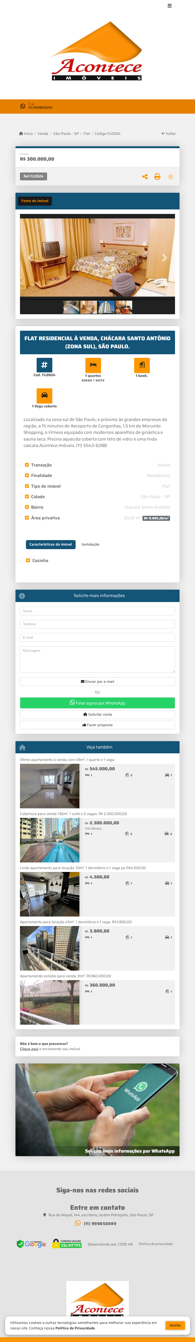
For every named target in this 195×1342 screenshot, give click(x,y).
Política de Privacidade (75, 1328)
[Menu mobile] (97, 53)
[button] (31, 257)
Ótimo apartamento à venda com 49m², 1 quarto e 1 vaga (67, 760)
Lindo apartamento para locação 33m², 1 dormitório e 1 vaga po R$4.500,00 (83, 868)
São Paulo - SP (65, 134)
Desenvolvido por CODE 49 (110, 1244)
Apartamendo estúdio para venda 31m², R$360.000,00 (65, 976)
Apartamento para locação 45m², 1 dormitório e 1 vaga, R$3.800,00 (76, 922)
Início (28, 134)
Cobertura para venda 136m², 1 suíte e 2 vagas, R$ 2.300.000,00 (73, 814)
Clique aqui (29, 1049)
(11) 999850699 (40, 107)
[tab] (35, 201)
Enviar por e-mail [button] (99, 681)
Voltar (170, 134)
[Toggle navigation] (169, 6)
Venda (43, 134)
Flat (86, 134)
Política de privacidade (156, 1243)
